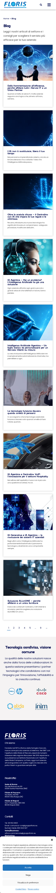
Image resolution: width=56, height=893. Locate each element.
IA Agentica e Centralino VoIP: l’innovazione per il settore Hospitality (27, 475)
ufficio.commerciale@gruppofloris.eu (20, 833)
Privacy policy (33, 889)
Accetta (28, 867)
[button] (52, 839)
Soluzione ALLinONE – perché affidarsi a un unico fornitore (23, 602)
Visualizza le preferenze (28, 882)
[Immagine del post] (28, 69)
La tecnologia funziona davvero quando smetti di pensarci (24, 412)
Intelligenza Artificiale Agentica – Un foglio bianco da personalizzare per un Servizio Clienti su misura (27, 347)
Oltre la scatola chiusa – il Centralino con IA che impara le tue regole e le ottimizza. (27, 216)
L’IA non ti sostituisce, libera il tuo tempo (26, 152)
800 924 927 (22, 828)
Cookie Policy (20, 889)
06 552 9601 (13, 823)
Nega (28, 875)
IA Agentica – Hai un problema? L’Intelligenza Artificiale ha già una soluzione (25, 282)
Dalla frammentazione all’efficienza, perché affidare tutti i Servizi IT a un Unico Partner (27, 87)
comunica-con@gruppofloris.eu (23, 825)
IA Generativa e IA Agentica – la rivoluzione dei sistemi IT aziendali (25, 536)
